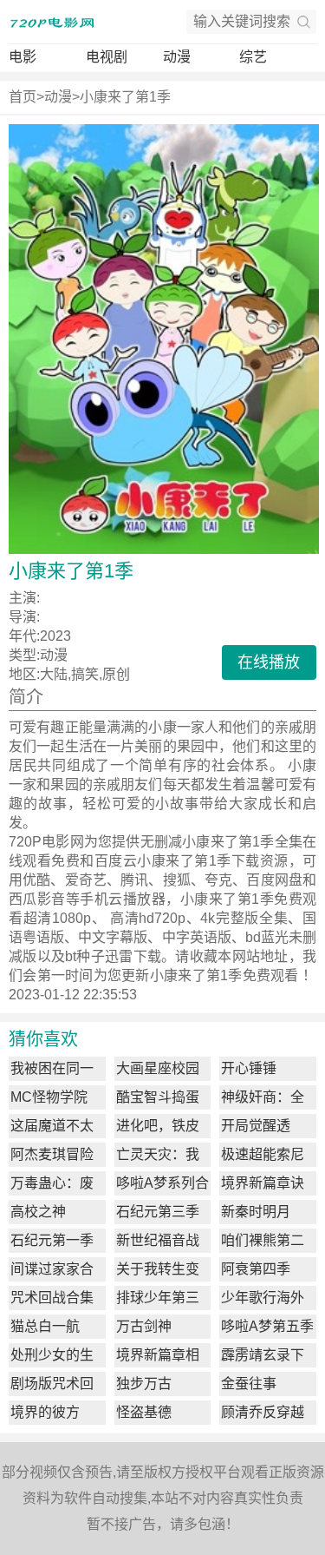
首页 (22, 96)
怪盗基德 (144, 1412)
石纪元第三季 (157, 1211)
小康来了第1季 (125, 96)
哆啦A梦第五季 (267, 1326)
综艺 (253, 56)
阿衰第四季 (255, 1269)
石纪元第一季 (52, 1240)
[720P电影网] (52, 21)
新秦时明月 (255, 1211)
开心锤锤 (248, 1068)
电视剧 (106, 56)
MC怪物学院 (49, 1097)
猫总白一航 (45, 1326)
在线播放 (268, 662)
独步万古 (144, 1383)
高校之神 (38, 1211)
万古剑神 (144, 1326)
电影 (22, 56)
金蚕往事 (248, 1383)
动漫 (177, 56)
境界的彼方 (45, 1412)
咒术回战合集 (52, 1297)
